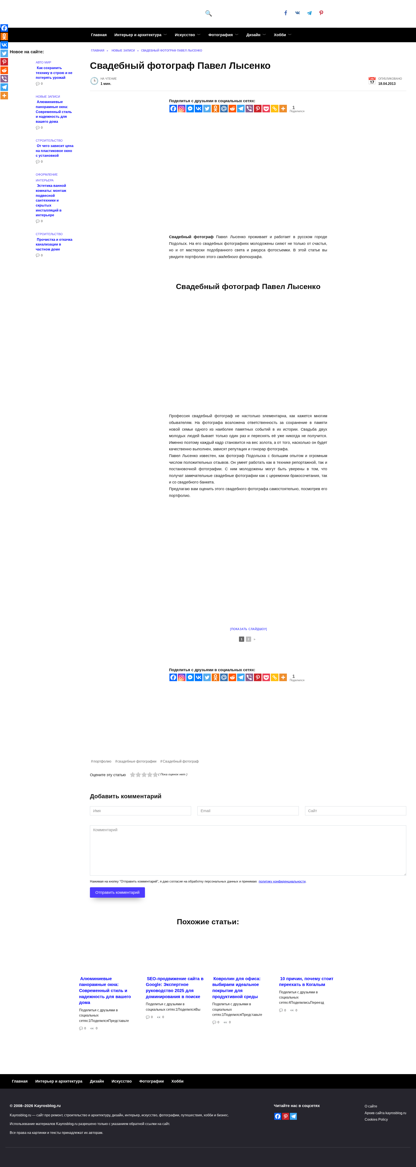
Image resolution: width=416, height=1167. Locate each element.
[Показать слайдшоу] (248, 629)
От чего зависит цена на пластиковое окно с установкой (54, 150)
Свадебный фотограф (181, 761)
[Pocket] (266, 108)
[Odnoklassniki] (215, 108)
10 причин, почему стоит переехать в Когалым (306, 981)
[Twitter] (207, 108)
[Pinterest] (258, 108)
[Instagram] (181, 108)
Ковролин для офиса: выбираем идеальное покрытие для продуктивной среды (236, 987)
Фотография (220, 35)
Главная (99, 35)
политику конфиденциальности (282, 881)
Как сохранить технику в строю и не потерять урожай (54, 72)
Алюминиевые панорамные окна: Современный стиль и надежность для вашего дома (54, 111)
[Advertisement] (220, 728)
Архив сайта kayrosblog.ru (385, 1113)
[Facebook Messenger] (190, 108)
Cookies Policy (376, 1119)
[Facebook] (173, 108)
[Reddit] (232, 108)
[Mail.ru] (224, 108)
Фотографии (151, 1081)
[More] (283, 108)
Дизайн (253, 35)
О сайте (371, 1106)
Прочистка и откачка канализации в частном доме (54, 244)
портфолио (102, 761)
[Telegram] (241, 108)
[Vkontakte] (198, 108)
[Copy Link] (274, 108)
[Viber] (249, 108)
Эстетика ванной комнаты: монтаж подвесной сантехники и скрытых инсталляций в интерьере (51, 200)
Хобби (280, 35)
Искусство (185, 35)
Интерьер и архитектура (137, 35)
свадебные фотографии (136, 761)
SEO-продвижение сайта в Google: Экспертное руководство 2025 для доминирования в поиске (174, 987)
